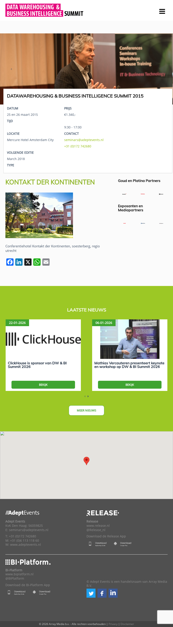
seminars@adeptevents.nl (84, 140)
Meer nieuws (86, 410)
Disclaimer (127, 624)
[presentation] (11, 69)
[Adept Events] (44, 9)
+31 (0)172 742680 (77, 146)
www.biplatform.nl (19, 574)
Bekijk (43, 385)
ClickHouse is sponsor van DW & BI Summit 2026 (37, 365)
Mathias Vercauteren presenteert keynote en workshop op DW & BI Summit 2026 (129, 365)
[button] (91, 593)
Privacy (113, 624)
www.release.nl (98, 526)
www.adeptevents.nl (25, 545)
